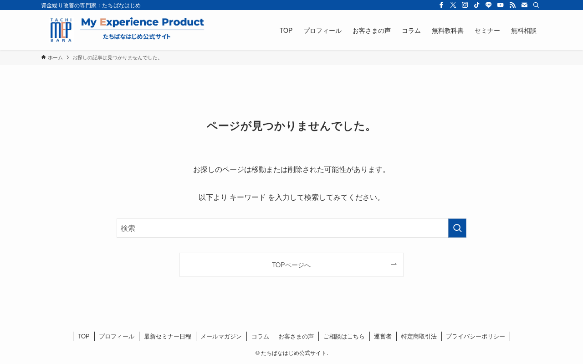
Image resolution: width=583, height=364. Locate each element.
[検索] (536, 5)
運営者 (383, 336)
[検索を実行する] (457, 228)
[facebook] (441, 5)
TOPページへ (291, 264)
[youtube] (500, 5)
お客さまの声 (296, 336)
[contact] (524, 5)
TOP (84, 336)
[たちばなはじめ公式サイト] (125, 29)
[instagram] (465, 5)
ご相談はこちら (344, 336)
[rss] (512, 5)
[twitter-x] (453, 5)
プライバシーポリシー (475, 336)
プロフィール (116, 336)
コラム (260, 336)
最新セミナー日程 (167, 336)
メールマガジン (221, 336)
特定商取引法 (419, 336)
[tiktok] (477, 5)
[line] (489, 5)
